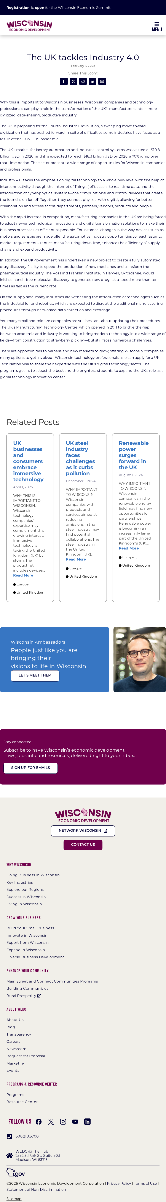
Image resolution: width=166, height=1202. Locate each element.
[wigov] (15, 1169)
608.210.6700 (27, 1136)
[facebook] (39, 1122)
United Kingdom (30, 592)
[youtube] (75, 1122)
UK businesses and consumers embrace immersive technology (28, 461)
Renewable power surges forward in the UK (134, 455)
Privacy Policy (119, 1183)
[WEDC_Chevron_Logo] (29, 21)
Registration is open (25, 8)
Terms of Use (145, 1183)
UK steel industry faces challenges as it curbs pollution (80, 458)
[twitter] (51, 1122)
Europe (23, 584)
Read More (23, 575)
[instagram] (63, 1122)
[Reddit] (83, 81)
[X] (73, 81)
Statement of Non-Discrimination (36, 1189)
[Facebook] (64, 81)
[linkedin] (87, 1122)
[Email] (102, 81)
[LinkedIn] (92, 81)
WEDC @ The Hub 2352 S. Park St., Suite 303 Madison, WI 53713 (38, 1155)
